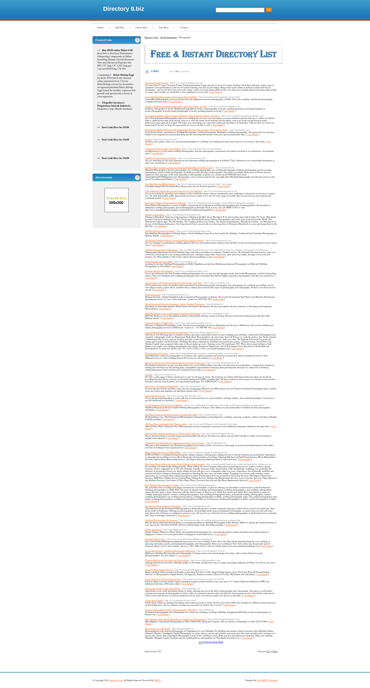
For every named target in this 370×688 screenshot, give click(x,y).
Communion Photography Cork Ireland (162, 149)
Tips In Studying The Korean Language (163, 579)
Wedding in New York (155, 539)
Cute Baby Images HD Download (160, 184)
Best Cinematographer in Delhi (158, 261)
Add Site (119, 27)
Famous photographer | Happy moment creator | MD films (171, 610)
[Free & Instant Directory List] (213, 63)
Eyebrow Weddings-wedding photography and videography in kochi (176, 106)
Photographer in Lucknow (157, 353)
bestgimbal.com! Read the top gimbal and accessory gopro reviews (175, 443)
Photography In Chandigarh (157, 629)
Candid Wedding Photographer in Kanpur (163, 405)
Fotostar (148, 374)
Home (101, 27)
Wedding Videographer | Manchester (161, 250)
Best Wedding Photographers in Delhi (161, 485)
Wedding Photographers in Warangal (161, 520)
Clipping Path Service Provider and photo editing (167, 560)
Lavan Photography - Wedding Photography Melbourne (170, 551)
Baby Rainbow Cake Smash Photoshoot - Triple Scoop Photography (175, 619)
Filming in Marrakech (155, 214)
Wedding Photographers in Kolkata (160, 158)
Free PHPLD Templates (267, 680)
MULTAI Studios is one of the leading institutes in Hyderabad (172, 313)
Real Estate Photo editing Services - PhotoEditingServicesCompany (175, 464)
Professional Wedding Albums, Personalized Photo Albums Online (174, 240)
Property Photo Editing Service (159, 570)
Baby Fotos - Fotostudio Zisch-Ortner (161, 386)
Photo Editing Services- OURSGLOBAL (163, 452)
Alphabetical (185, 71)
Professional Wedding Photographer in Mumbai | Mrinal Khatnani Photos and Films (182, 116)
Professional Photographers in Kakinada (163, 506)
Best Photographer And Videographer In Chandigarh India (171, 414)
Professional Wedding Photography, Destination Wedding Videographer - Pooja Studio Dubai (186, 130)
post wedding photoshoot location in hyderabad (166, 332)
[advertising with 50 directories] (211, 642)
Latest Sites (141, 27)
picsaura (148, 139)
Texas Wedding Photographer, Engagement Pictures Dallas (171, 97)
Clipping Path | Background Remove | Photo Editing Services (172, 433)
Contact (184, 27)
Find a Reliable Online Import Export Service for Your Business (173, 191)
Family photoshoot (153, 529)
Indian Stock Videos (154, 600)
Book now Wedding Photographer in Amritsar (165, 203)
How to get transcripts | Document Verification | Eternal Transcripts (175, 363)
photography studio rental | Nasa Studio (162, 588)
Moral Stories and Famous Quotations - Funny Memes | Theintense (174, 304)
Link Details (215, 92)
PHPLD (157, 680)
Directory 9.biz (123, 8)
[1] (268, 651)
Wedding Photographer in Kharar (160, 231)
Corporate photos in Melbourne (159, 323)
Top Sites (163, 27)
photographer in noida (155, 396)
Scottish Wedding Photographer (159, 271)
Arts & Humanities (168, 37)
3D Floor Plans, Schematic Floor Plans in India (166, 424)
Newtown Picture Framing (156, 83)
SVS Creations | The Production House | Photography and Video (173, 283)
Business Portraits (153, 294)
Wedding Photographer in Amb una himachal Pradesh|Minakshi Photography (179, 167)
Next (275, 651)
